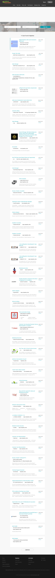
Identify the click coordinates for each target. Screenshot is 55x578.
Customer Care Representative (18, 436)
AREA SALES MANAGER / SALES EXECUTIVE (22, 100)
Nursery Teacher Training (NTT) (19, 457)
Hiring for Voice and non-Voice (18, 404)
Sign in (44, 2)
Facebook (43, 558)
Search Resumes (18, 562)
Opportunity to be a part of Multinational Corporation (23, 501)
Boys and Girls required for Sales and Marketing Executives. (27, 391)
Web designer (15, 538)
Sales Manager (15, 64)
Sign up (50, 2)
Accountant (14, 146)
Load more (27, 549)
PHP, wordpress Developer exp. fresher (20, 491)
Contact (3, 560)
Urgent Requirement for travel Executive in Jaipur (23, 480)
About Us (4, 562)
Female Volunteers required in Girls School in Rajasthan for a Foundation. (28, 279)
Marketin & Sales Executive (18, 425)
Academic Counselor (16, 222)
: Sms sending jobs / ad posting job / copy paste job (28, 245)
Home (3, 558)
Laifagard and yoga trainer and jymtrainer (28, 87)
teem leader (14, 526)
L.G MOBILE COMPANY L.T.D (18, 415)
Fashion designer (15, 212)
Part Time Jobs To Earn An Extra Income (28, 348)
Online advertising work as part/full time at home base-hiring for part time (28, 513)
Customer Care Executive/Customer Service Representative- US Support (28, 325)
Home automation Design (24, 312)
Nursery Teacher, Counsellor (18, 190)
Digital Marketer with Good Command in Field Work (27, 40)
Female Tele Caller (16, 53)
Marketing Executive (23, 268)
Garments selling (15, 110)
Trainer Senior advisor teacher (18, 369)
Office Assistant (22, 178)
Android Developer (23, 380)
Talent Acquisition (5, 564)
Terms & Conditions (6, 566)
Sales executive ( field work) (18, 74)
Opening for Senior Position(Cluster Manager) (22, 201)
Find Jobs (30, 560)
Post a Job (17, 560)
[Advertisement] (27, 14)
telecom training (15, 301)
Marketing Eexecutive (16, 337)
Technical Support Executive (18, 470)
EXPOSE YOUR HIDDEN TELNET (19, 359)
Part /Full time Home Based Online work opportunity (23, 157)
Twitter (44, 560)
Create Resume (31, 562)
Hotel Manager (15, 168)
